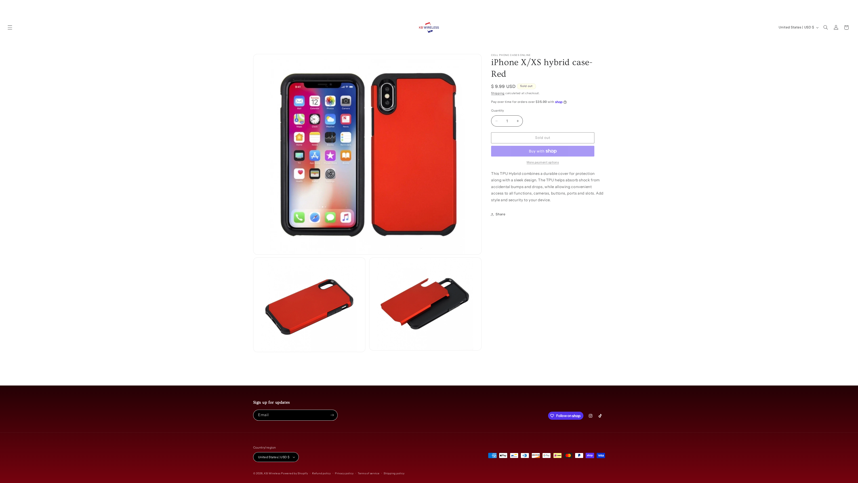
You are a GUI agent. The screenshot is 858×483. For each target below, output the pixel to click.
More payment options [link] (543, 162)
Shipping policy (394, 473)
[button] (10, 27)
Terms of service (369, 473)
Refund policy (321, 473)
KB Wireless (272, 473)
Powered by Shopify (294, 473)
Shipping (498, 93)
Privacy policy (344, 473)
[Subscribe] (332, 415)
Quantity (497, 110)
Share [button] (500, 214)
